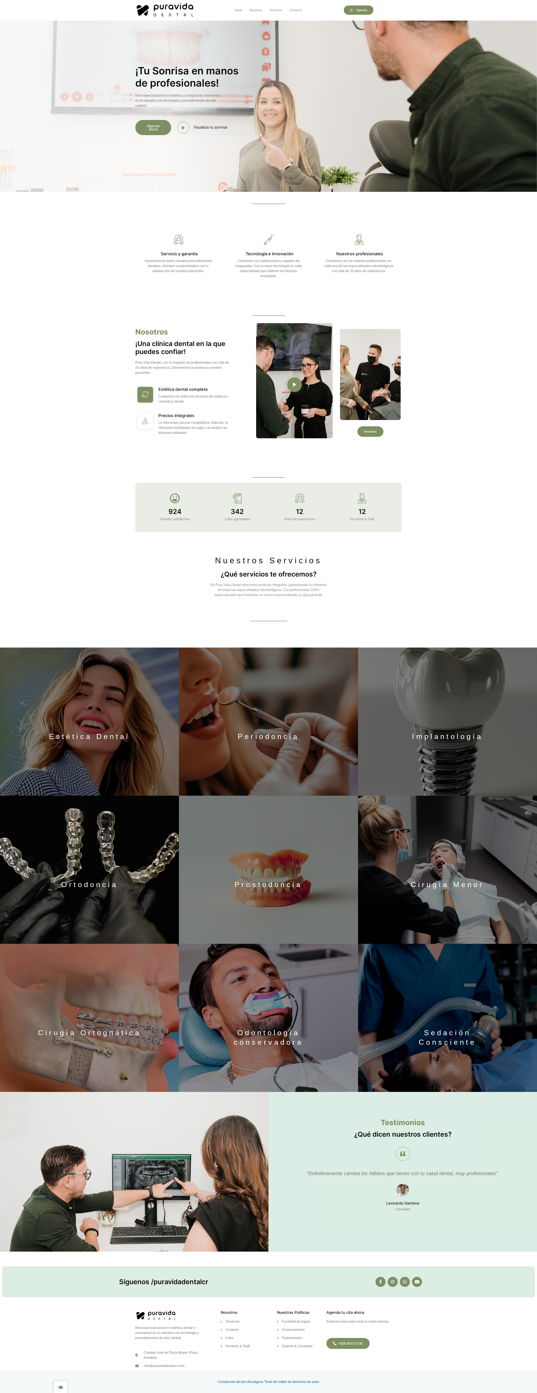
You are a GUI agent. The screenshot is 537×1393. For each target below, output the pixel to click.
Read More (177, 283)
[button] (210, 127)
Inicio (238, 10)
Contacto (295, 10)
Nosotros (256, 10)
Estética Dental (89, 736)
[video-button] (183, 127)
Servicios (276, 10)
